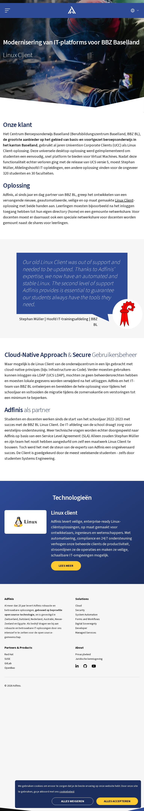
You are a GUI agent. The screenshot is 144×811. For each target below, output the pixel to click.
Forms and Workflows (87, 619)
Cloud (78, 606)
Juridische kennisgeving (89, 659)
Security (80, 610)
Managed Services (85, 633)
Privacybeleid (83, 654)
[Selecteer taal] (134, 10)
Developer (81, 628)
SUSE (7, 659)
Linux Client (124, 200)
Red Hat (8, 654)
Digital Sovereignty (86, 624)
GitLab (8, 663)
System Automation (86, 615)
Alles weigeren (72, 801)
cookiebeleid (66, 792)
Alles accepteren (117, 801)
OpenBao (9, 668)
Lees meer (66, 566)
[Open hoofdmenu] (26, 10)
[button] (7, 10)
